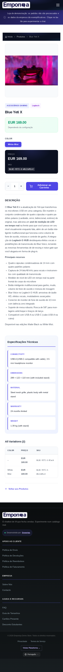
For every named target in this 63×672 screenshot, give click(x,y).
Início (10, 37)
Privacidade (22, 641)
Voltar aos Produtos (18, 489)
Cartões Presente (10, 619)
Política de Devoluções (12, 556)
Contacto (6, 590)
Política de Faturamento (13, 567)
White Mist (13, 144)
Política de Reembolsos (13, 561)
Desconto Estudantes (12, 624)
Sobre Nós (7, 584)
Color (8, 139)
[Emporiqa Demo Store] (16, 5)
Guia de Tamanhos (11, 613)
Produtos (21, 37)
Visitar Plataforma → (31, 648)
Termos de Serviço (38, 641)
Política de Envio (10, 550)
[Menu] (58, 5)
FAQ (4, 608)
